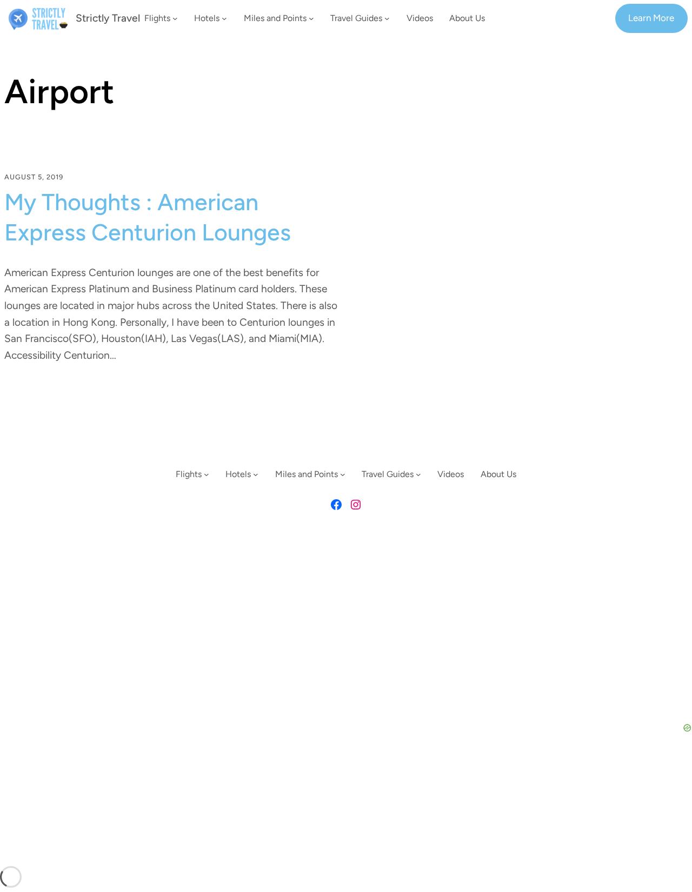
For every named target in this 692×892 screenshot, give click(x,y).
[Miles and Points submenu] (311, 18)
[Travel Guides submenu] (387, 18)
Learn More (651, 17)
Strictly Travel (108, 18)
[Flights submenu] (175, 18)
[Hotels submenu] (224, 18)
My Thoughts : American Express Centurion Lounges (147, 217)
